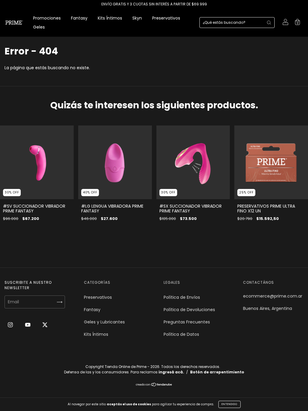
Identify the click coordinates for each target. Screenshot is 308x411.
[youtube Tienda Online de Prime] (28, 325)
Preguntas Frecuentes (187, 322)
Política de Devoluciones (189, 310)
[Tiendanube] (154, 385)
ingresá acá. (171, 372)
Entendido (229, 404)
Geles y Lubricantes (104, 322)
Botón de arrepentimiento (217, 372)
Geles (39, 27)
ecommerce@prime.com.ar (272, 296)
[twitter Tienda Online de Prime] (45, 325)
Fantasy (79, 18)
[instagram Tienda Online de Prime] (11, 325)
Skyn (137, 18)
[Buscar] (269, 22)
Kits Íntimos (110, 18)
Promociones (47, 18)
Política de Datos (181, 334)
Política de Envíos (182, 297)
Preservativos (166, 18)
